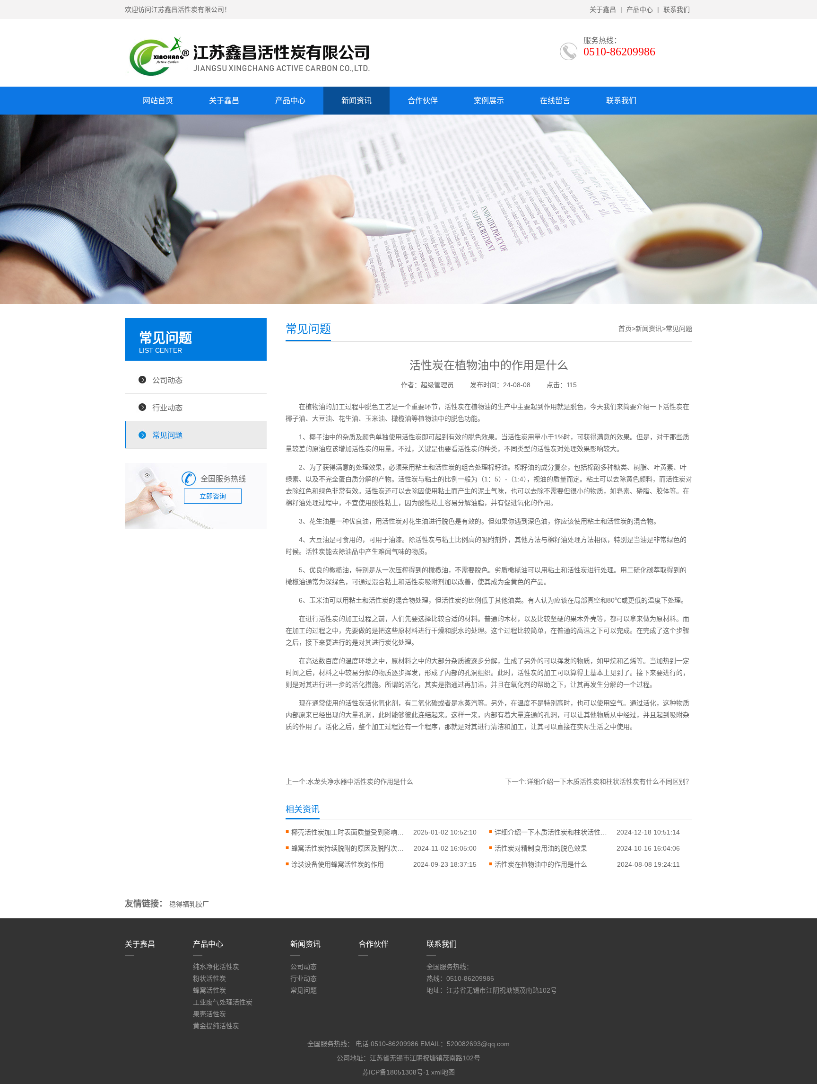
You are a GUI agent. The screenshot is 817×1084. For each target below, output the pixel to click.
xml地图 (443, 1072)
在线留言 (555, 101)
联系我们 (676, 9)
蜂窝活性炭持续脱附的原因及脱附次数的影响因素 (348, 848)
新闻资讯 (356, 101)
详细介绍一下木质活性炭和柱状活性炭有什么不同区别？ (609, 781)
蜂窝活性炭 (209, 990)
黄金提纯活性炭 (216, 1026)
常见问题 (167, 435)
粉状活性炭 (209, 978)
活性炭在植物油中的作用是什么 (541, 864)
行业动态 (167, 407)
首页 (625, 328)
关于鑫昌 (603, 9)
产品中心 (639, 9)
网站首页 (158, 101)
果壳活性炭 (209, 1014)
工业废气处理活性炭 (222, 1002)
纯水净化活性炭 (216, 966)
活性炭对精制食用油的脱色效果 (541, 848)
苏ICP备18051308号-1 (395, 1072)
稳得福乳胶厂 (189, 904)
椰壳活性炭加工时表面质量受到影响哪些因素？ (348, 832)
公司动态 (167, 380)
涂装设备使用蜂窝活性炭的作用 (337, 864)
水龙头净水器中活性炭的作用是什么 (360, 781)
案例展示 (489, 101)
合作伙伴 (423, 101)
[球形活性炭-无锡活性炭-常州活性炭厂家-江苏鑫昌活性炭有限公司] (257, 79)
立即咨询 (213, 496)
